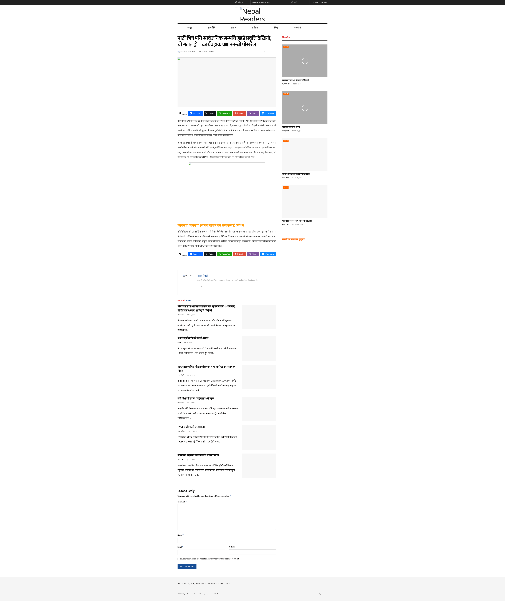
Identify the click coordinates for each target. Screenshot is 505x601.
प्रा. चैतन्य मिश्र (286, 84)
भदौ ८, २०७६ (203, 51)
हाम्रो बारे (228, 583)
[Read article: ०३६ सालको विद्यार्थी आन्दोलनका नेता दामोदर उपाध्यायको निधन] (259, 377)
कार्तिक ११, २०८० (297, 177)
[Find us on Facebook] (316, 593)
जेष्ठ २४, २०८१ (187, 342)
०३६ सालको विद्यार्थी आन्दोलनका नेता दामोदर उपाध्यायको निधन (206, 368)
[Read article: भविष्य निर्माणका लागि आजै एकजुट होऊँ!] (304, 201)
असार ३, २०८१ (191, 315)
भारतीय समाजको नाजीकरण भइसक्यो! (296, 174)
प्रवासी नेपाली (200, 583)
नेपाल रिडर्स (191, 51)
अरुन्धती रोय (285, 177)
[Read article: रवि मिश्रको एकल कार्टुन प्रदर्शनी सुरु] (259, 409)
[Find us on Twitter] (320, 593)
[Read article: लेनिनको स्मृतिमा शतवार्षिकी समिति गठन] (259, 466)
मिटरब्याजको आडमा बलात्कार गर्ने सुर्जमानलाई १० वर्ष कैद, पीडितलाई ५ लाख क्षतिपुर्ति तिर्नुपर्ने (206, 308)
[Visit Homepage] (252, 14)
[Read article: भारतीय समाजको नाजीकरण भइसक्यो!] (304, 154)
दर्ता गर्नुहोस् (324, 2)
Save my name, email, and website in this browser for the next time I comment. (209, 558)
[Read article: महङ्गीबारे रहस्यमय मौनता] (304, 107)
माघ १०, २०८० (191, 375)
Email (180, 547)
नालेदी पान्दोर (285, 224)
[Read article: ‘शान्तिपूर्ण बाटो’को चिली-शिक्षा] (259, 348)
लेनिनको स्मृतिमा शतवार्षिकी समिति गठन (198, 455)
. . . (318, 28)
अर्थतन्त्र (255, 28)
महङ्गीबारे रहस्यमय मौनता (291, 127)
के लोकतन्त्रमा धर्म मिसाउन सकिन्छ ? (295, 80)
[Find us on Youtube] (323, 593)
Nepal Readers (188, 594)
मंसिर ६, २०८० (297, 84)
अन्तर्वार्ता (297, 28)
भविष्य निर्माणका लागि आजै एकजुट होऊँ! (297, 221)
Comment (182, 501)
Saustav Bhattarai (215, 594)
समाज (233, 28)
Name (181, 535)
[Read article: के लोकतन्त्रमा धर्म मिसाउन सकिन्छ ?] (304, 60)
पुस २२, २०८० (191, 459)
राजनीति (211, 28)
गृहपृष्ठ (189, 28)
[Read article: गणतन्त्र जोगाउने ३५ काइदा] (259, 437)
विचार (286, 47)
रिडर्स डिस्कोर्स (211, 583)
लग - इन (315, 2)
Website (232, 546)
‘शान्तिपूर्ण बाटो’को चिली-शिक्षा (193, 338)
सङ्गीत (179, 342)
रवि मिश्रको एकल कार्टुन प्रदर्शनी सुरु (196, 398)
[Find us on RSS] (326, 593)
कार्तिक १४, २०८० (296, 131)
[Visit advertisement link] (227, 264)
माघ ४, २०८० (191, 403)
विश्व (276, 28)
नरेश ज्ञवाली (285, 131)
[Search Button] (306, 2)
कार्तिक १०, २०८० (297, 224)
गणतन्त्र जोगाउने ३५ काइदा (191, 427)
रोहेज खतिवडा (181, 431)
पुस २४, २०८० (192, 431)
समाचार (211, 51)
